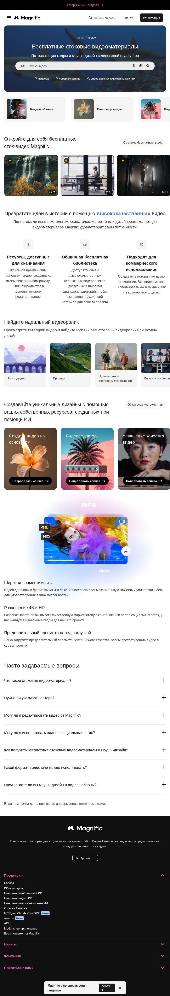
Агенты (13, 918)
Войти (129, 18)
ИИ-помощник (13, 888)
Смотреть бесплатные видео (143, 142)
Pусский (85, 858)
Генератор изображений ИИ (23, 893)
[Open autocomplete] (21, 65)
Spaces (9, 883)
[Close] (120, 987)
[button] (85, 858)
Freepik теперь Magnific (83, 5)
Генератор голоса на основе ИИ (26, 903)
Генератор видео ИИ (18, 898)
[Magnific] (85, 829)
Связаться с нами (19, 967)
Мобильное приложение (20, 928)
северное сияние (69, 78)
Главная (79, 37)
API (6, 923)
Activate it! (106, 987)
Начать (10, 944)
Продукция (13, 875)
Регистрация (151, 18)
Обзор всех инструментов (145, 404)
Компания (12, 956)
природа (43, 78)
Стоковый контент (16, 908)
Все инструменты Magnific (22, 933)
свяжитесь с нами (91, 803)
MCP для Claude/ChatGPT (26, 913)
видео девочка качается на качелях (113, 78)
